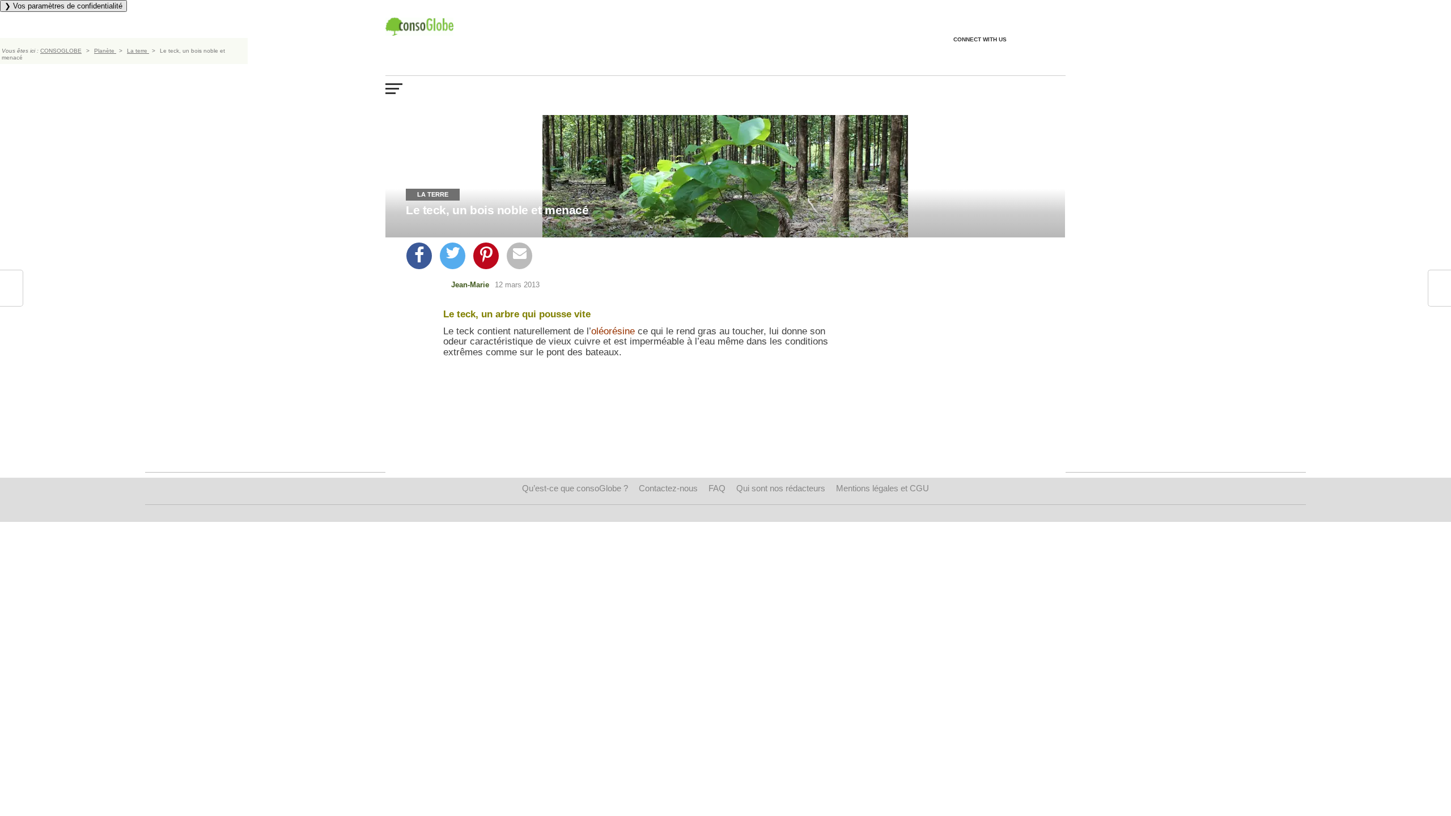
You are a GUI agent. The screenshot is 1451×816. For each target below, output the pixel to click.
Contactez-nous (668, 488)
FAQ (717, 488)
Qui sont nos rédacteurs (780, 488)
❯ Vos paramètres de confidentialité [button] (63, 6)
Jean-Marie (470, 284)
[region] (638, 446)
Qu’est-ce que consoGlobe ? (575, 488)
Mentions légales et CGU (882, 488)
